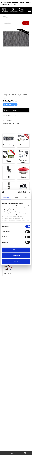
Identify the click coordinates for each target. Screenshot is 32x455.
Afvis (16, 261)
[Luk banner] (29, 192)
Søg (26, 23)
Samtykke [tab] (6, 197)
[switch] (27, 231)
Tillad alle (16, 250)
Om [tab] (26, 197)
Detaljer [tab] (16, 197)
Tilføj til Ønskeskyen (11, 105)
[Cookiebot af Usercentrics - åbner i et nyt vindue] (19, 192)
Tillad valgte (16, 255)
